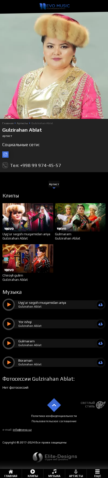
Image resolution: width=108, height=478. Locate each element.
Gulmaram (63, 234)
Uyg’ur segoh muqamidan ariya (26, 234)
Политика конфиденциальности (54, 416)
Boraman (25, 360)
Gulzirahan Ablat (15, 238)
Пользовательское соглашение (54, 421)
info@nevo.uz (22, 429)
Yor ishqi (25, 322)
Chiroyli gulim (13, 275)
